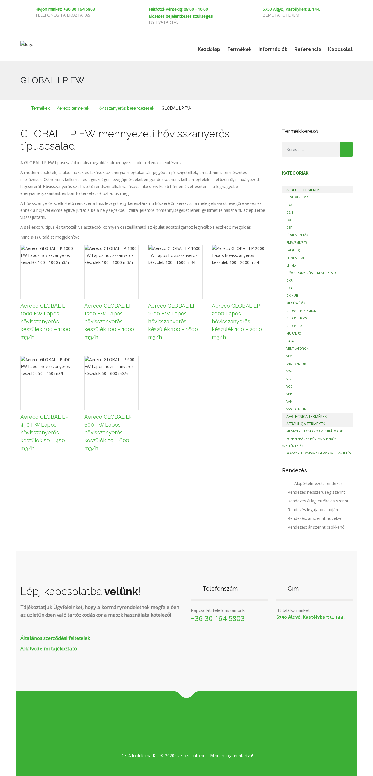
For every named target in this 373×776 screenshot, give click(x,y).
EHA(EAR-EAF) (295, 258)
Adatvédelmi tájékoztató (48, 648)
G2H (289, 212)
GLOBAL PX (294, 326)
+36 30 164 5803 (218, 618)
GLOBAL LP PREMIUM (301, 311)
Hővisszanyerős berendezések (311, 273)
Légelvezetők (297, 197)
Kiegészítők (295, 303)
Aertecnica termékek (306, 416)
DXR (289, 280)
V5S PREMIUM (296, 409)
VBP (289, 394)
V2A (289, 371)
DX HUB (292, 296)
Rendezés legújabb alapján (313, 509)
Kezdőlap (209, 49)
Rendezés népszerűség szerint (316, 492)
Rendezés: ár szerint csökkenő (316, 527)
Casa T (291, 341)
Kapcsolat (340, 49)
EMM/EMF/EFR (296, 243)
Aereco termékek (303, 189)
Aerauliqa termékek (305, 423)
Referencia (307, 49)
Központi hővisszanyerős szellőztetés (318, 453)
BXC (289, 220)
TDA (289, 205)
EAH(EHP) (293, 250)
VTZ (289, 379)
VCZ (289, 386)
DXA (289, 288)
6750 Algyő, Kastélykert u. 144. (291, 9)
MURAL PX (293, 333)
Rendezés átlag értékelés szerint (318, 501)
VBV (289, 356)
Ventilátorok (297, 349)
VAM (289, 401)
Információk (272, 49)
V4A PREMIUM (296, 364)
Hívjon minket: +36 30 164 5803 (65, 9)
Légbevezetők (297, 235)
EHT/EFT (292, 265)
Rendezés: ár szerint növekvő (315, 518)
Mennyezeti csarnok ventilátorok (314, 431)
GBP (289, 227)
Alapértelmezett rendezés (318, 483)
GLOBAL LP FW (296, 318)
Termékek (239, 49)
